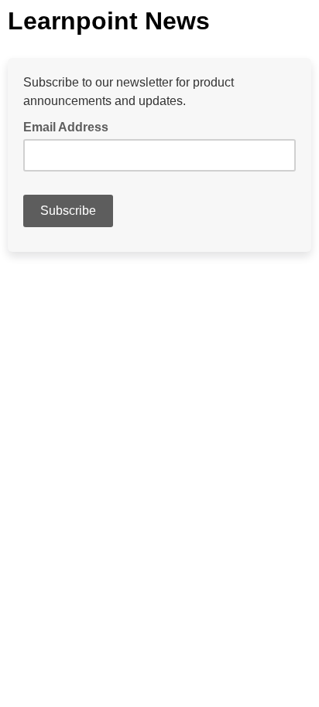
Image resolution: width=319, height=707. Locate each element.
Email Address (70, 125)
